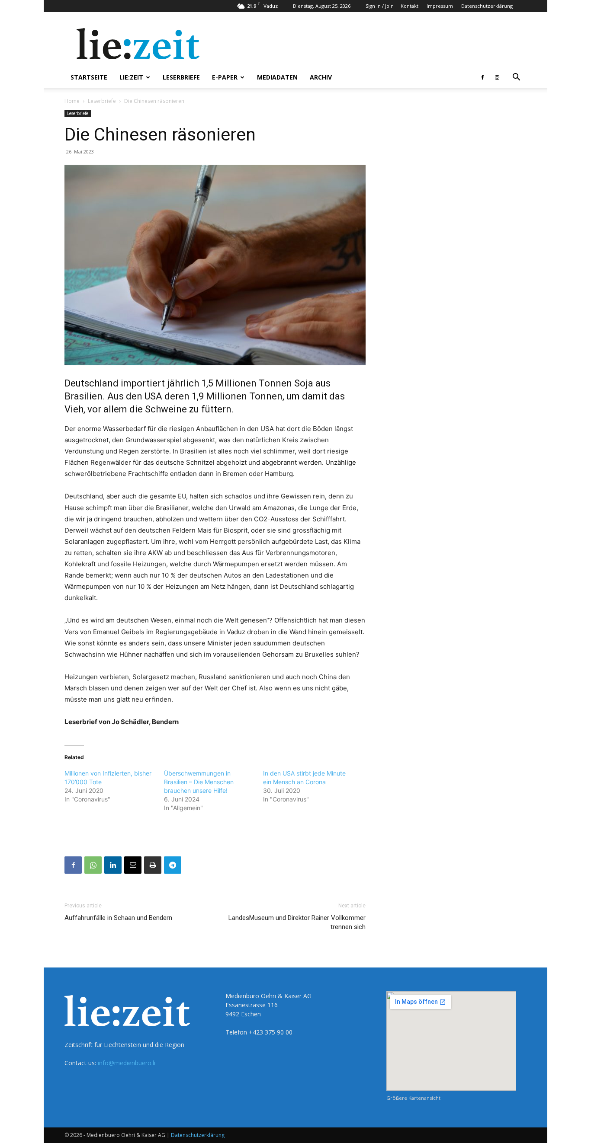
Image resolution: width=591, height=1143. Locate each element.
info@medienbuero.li (126, 1063)
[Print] (152, 865)
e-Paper (225, 77)
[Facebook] (482, 77)
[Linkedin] (113, 865)
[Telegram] (172, 865)
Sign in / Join (380, 6)
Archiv (321, 77)
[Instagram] (497, 77)
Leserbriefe (181, 77)
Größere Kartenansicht (413, 1098)
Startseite (89, 77)
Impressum (440, 6)
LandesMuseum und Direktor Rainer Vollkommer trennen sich (297, 922)
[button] (516, 78)
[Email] (132, 865)
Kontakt (409, 6)
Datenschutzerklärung (487, 6)
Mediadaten (277, 77)
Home (72, 101)
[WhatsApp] (93, 865)
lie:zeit (131, 77)
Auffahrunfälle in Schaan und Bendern (118, 918)
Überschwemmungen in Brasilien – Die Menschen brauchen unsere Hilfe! (199, 781)
